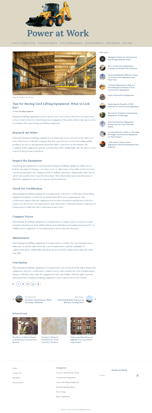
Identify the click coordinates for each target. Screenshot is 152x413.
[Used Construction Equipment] (102, 97)
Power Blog (127, 43)
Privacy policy (17, 382)
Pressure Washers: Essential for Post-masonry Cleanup (50, 339)
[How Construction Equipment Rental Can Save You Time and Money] (102, 124)
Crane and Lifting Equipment (71, 43)
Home (14, 368)
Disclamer (16, 378)
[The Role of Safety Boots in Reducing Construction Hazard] (25, 326)
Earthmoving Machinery (94, 43)
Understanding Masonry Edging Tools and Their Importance (82, 339)
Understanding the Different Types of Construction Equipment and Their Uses (123, 77)
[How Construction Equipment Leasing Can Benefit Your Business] (102, 68)
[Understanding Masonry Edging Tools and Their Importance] (83, 326)
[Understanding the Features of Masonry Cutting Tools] (89, 299)
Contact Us (16, 373)
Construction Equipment (47, 43)
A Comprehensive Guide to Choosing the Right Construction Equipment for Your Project (123, 134)
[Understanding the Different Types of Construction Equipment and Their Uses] (102, 77)
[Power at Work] (48, 14)
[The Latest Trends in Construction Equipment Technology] (102, 115)
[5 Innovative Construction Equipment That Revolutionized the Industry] (102, 144)
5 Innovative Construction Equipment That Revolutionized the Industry (123, 144)
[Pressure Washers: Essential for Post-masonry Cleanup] (54, 326)
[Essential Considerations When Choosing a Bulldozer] (19, 299)
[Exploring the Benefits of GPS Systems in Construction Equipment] (102, 106)
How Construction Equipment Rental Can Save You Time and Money (121, 124)
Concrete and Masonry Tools (23, 43)
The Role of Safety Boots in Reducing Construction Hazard (24, 339)
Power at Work (58, 33)
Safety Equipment (113, 43)
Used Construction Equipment (121, 95)
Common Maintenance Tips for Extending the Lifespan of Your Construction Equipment (121, 87)
